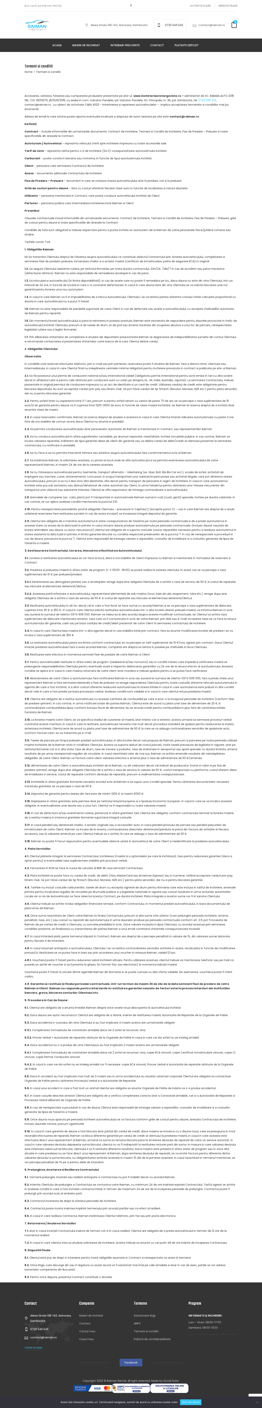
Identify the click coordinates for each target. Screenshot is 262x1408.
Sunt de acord (190, 1402)
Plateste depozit (187, 45)
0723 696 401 (207, 100)
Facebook (131, 1362)
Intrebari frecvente (125, 45)
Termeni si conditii (146, 1331)
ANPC (137, 1323)
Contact (157, 45)
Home (29, 72)
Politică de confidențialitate (152, 1339)
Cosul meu (86, 1339)
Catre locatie (33, 1348)
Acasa (57, 45)
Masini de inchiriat (86, 45)
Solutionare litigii (145, 1316)
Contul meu (87, 1331)
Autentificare (200, 6)
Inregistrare (227, 6)
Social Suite (171, 1381)
